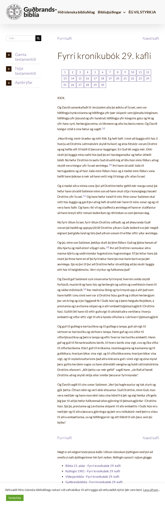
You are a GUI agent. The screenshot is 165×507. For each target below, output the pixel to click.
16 (87, 78)
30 (102, 84)
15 (80, 78)
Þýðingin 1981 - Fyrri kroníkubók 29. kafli (92, 471)
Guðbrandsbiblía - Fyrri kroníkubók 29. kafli (94, 482)
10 (132, 72)
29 (95, 84)
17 (95, 78)
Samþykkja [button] (14, 497)
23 (140, 78)
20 (117, 78)
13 (65, 78)
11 (140, 72)
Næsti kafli (151, 38)
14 (72, 78)
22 (132, 78)
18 (102, 78)
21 (125, 78)
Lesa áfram (150, 490)
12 (147, 72)
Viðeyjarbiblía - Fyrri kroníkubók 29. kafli (92, 476)
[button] (23, 57)
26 (72, 84)
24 (147, 78)
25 (65, 84)
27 (80, 84)
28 (87, 84)
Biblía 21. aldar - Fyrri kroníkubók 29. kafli (93, 465)
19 (110, 78)
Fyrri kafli (64, 38)
